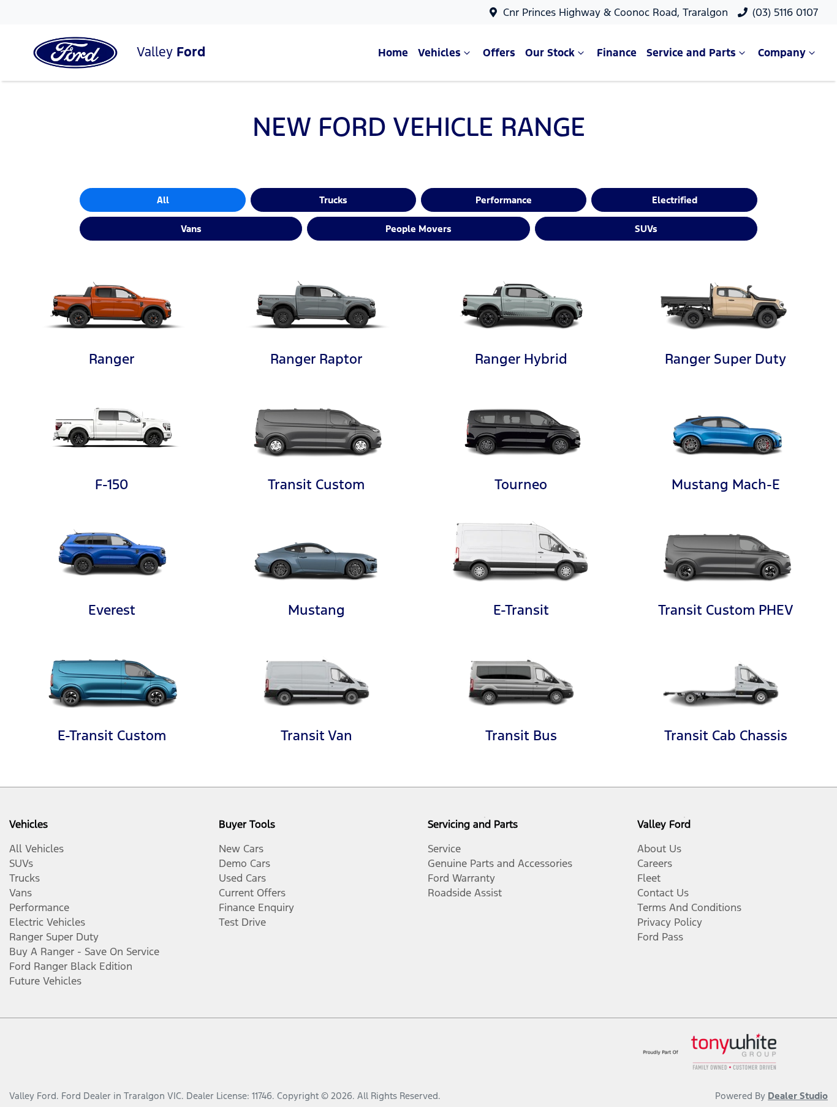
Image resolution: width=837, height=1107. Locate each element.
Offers (499, 52)
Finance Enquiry (256, 907)
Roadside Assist (465, 892)
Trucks (333, 200)
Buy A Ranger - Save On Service (84, 951)
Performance (503, 200)
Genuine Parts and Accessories (500, 863)
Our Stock (550, 52)
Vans (191, 229)
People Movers (418, 229)
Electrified (674, 200)
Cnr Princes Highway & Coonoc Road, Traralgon (615, 12)
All (163, 200)
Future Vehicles (45, 981)
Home (393, 52)
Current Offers (252, 892)
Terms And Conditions (689, 907)
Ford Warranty (461, 878)
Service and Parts (691, 52)
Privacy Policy (669, 922)
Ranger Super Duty (54, 937)
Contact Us (663, 892)
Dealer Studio (798, 1095)
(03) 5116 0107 (785, 12)
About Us (659, 848)
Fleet (649, 878)
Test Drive (242, 922)
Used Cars (242, 878)
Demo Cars (244, 863)
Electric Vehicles (47, 922)
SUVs (646, 229)
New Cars (241, 848)
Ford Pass (660, 937)
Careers (654, 863)
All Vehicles (36, 848)
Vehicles (439, 52)
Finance (617, 52)
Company (782, 52)
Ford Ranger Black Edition (70, 966)
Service (444, 848)
